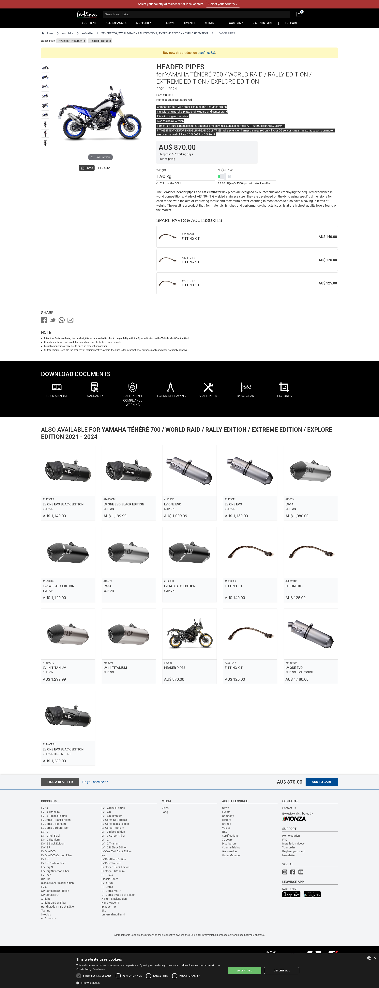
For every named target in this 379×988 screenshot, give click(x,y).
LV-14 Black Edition (113, 808)
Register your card (293, 851)
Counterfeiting (231, 847)
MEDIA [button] (210, 23)
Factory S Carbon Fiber (55, 871)
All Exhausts (48, 918)
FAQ (284, 839)
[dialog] (189, 970)
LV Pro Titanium (111, 863)
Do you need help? (95, 782)
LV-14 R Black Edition (54, 815)
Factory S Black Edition (115, 867)
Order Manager (231, 855)
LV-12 (105, 839)
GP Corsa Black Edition (55, 890)
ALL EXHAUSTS (116, 23)
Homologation (291, 835)
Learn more (289, 888)
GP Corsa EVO (50, 894)
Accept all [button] (244, 970)
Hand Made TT (110, 902)
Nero (104, 855)
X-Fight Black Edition (114, 898)
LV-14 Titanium (50, 812)
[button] (149, 983)
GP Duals (107, 875)
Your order (288, 847)
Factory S (47, 867)
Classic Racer (109, 879)
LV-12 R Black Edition (114, 847)
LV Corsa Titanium (112, 827)
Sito (103, 910)
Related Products (100, 40)
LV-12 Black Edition (53, 843)
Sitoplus (46, 914)
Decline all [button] (282, 970)
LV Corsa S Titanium (53, 823)
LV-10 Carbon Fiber (113, 835)
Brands (226, 823)
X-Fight (45, 898)
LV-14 (44, 808)
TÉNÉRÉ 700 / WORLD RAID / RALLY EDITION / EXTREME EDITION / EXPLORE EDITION (154, 33)
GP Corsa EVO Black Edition (118, 894)
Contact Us (289, 808)
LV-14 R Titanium (111, 815)
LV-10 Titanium (50, 839)
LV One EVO (48, 851)
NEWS (170, 23)
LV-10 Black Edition (113, 831)
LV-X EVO (107, 883)
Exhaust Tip (108, 906)
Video (165, 808)
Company (228, 815)
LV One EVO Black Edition (116, 851)
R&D (224, 831)
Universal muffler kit (113, 914)
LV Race (46, 875)
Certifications (230, 835)
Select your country (222, 4)
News (225, 808)
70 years (227, 839)
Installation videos (293, 843)
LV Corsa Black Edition (115, 823)
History (226, 819)
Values (226, 827)
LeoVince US (206, 53)
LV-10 (44, 831)
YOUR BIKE (89, 23)
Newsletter (289, 855)
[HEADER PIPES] (45, 67)
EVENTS (189, 23)
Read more (99, 969)
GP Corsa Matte (111, 890)
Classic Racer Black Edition (57, 883)
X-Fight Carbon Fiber (53, 902)
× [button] (374, 957)
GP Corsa (107, 886)
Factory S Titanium (113, 871)
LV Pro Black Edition (113, 859)
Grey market (229, 851)
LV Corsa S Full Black (114, 819)
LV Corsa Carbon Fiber (54, 827)
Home (49, 33)
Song (165, 812)
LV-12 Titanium (110, 843)
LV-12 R (46, 847)
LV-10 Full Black (50, 835)
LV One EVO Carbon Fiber (56, 855)
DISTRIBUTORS (262, 23)
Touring (45, 910)
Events (226, 812)
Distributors (229, 843)
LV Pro (45, 859)
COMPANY (236, 23)
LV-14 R (106, 812)
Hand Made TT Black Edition (58, 906)
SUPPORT (291, 23)
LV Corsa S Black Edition (56, 819)
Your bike (67, 33)
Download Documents (71, 40)
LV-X (44, 886)
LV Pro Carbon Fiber (53, 863)
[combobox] (369, 958)
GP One (45, 879)
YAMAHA (87, 33)
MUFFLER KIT (145, 23)
